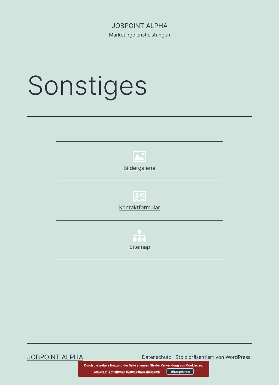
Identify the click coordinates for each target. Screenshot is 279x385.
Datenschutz (156, 357)
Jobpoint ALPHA (140, 26)
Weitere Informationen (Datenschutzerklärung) (126, 371)
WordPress (238, 357)
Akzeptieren (180, 371)
